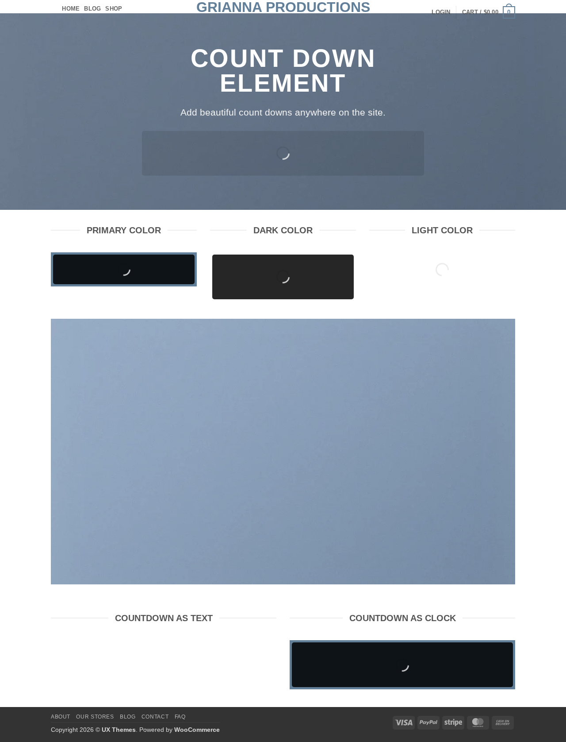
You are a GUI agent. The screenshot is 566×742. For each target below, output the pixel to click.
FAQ (180, 717)
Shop (113, 8)
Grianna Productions (283, 7)
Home (71, 8)
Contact (155, 717)
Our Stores (95, 717)
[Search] (54, 8)
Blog (92, 8)
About (60, 717)
